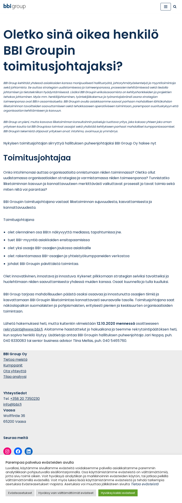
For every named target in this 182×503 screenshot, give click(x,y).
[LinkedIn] (29, 451)
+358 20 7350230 (25, 398)
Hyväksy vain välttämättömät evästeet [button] (65, 493)
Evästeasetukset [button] (20, 493)
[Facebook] (18, 451)
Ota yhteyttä (14, 371)
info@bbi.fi (12, 404)
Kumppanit (13, 365)
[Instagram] (7, 451)
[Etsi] (174, 6)
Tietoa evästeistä (144, 484)
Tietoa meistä (15, 359)
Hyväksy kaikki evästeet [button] (118, 493)
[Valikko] (165, 6)
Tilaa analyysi (14, 376)
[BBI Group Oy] (15, 6)
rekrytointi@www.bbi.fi (23, 329)
